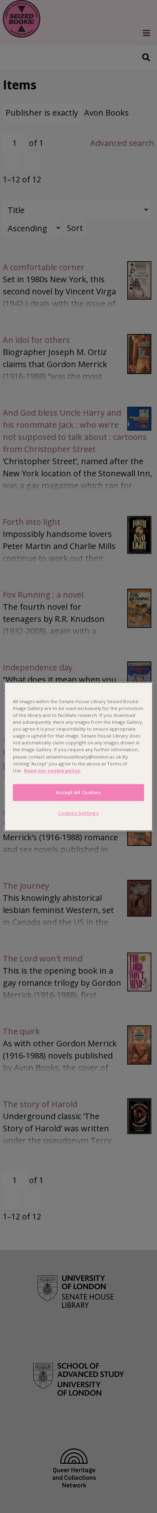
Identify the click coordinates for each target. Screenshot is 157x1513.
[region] (78, 756)
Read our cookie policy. (52, 770)
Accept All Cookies (78, 792)
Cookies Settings (78, 813)
